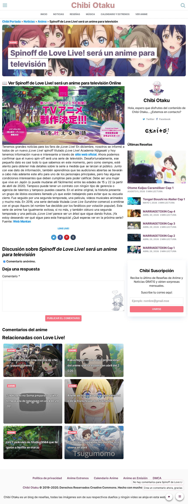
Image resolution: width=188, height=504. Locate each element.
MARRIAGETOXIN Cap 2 (159, 235)
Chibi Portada (11, 21)
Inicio (44, 14)
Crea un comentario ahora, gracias (163, 487)
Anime (42, 21)
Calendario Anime (106, 478)
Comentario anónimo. (21, 261)
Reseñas (75, 14)
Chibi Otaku (93, 5)
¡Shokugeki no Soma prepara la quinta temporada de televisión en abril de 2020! (32, 401)
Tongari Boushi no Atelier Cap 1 (164, 199)
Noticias (58, 14)
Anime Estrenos (78, 478)
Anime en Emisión (135, 478)
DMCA (157, 478)
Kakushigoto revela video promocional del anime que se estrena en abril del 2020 (93, 365)
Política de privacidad (47, 478)
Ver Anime (141, 14)
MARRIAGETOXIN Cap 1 (159, 248)
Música (90, 14)
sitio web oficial (85, 154)
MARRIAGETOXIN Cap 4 (159, 211)
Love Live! (63, 228)
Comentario (11, 276)
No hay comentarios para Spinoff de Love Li (157, 482)
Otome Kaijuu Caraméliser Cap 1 (150, 188)
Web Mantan (22, 221)
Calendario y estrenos (115, 14)
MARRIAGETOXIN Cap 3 (159, 223)
